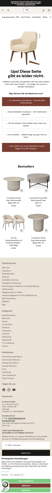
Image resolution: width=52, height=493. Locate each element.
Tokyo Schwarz (8, 378)
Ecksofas (5, 334)
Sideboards (6, 337)
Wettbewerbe (7, 289)
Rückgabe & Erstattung (11, 283)
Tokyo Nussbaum (9, 375)
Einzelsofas (6, 331)
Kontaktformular (8, 420)
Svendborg (6, 372)
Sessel (4, 321)
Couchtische (7, 324)
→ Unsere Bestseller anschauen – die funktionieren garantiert (26, 113)
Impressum (6, 271)
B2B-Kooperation (9, 298)
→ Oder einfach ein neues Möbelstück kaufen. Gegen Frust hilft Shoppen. (26, 147)
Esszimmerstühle (9, 315)
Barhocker (6, 318)
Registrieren (26, 453)
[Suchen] (8, 10)
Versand (5, 277)
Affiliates (5, 301)
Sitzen (45, 17)
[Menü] (3, 10)
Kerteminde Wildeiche (11, 360)
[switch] (5, 489)
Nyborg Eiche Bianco (10, 363)
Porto (4, 369)
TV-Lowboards (8, 343)
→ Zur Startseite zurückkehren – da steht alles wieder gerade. (26, 101)
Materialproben (8, 274)
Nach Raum (26, 17)
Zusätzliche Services (10, 280)
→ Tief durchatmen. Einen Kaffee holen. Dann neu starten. (26, 124)
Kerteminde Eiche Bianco (12, 357)
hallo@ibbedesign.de (16, 418)
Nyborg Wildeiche (9, 366)
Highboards (6, 340)
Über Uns (5, 267)
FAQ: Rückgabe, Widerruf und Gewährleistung (20, 286)
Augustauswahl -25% (10, 17)
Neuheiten (36, 17)
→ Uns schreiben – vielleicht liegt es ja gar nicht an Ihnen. (26, 135)
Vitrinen (5, 346)
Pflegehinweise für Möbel (12, 292)
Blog (3, 304)
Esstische (6, 327)
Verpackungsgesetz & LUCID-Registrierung (19, 295)
